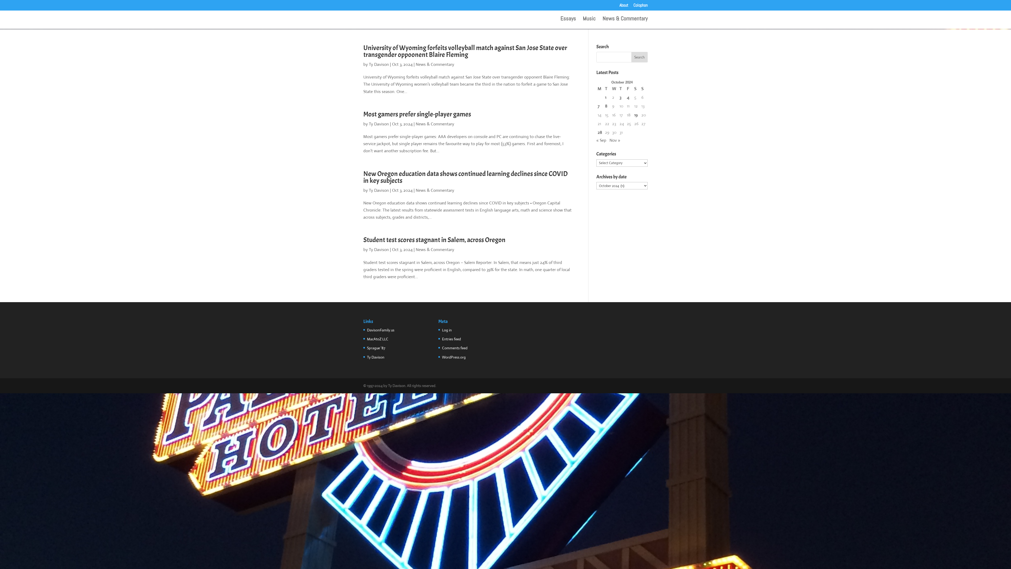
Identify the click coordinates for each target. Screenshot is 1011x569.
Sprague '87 (376, 348)
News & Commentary (625, 19)
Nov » (614, 140)
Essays (568, 19)
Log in (447, 330)
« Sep (601, 140)
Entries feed (451, 339)
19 (636, 115)
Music (589, 19)
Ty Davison (379, 64)
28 (600, 132)
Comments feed (455, 348)
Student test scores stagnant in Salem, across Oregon (434, 240)
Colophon (640, 5)
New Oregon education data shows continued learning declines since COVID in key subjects (465, 177)
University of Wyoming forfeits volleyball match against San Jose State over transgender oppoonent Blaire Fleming (465, 51)
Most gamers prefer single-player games (417, 114)
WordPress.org (454, 357)
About (624, 5)
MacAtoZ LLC (377, 339)
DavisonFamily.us (380, 330)
